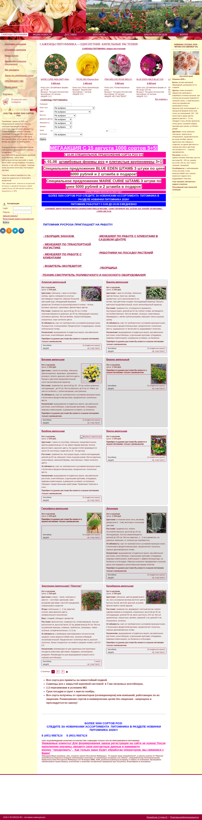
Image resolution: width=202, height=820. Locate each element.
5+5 (141, 154)
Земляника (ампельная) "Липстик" (62, 586)
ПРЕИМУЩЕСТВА (14, 81)
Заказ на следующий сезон (19, 75)
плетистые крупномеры (131, 161)
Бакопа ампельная (117, 282)
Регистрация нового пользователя (18, 219)
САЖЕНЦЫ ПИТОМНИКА (14, 34)
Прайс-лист (11, 87)
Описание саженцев (15, 49)
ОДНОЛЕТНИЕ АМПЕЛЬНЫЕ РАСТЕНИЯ (109, 44)
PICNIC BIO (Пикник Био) (87, 79)
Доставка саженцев (15, 44)
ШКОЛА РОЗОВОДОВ (155, 34)
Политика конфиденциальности (184, 817)
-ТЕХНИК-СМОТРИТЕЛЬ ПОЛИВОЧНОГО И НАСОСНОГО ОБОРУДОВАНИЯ (94, 275)
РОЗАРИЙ (127, 34)
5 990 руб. (119, 83)
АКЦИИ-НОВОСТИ (42, 34)
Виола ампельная (116, 431)
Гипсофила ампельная (55, 508)
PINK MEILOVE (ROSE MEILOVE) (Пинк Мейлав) (119, 79)
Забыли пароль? (10, 216)
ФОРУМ (184, 34)
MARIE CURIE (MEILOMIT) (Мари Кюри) (56, 79)
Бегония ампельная (53, 359)
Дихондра (112, 508)
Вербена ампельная (53, 431)
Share (3, 231)
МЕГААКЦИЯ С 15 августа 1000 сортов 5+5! (104, 148)
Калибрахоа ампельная (120, 586)
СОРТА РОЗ (129, 154)
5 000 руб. (55, 83)
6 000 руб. (151, 83)
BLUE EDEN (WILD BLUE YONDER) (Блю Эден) (151, 79)
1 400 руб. (87, 83)
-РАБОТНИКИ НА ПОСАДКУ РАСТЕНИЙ (126, 252)
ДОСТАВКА (71, 34)
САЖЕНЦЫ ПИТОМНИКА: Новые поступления (103, 49)
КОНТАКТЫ (99, 34)
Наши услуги (11, 55)
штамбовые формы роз (81, 161)
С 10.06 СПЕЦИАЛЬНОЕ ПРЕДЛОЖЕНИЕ (92, 154)
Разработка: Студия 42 (157, 817)
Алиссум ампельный (54, 282)
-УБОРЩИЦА (108, 267)
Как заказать (12, 69)
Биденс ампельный (117, 359)
